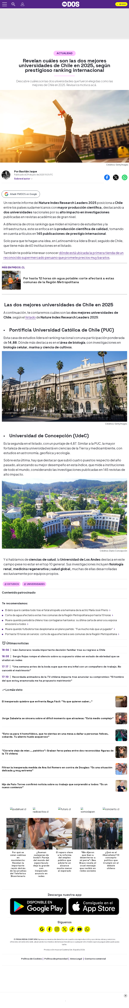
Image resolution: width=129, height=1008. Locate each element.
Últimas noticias (17, 643)
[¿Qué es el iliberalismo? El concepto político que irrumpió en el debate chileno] (111, 833)
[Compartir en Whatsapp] (124, 177)
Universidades (36, 584)
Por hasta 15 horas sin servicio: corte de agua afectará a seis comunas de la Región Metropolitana (61, 634)
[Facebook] (49, 928)
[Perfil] (22, 4)
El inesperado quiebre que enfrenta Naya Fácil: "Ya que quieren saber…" (47, 701)
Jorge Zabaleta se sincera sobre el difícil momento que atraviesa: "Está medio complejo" (58, 718)
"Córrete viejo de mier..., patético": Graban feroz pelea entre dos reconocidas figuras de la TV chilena (58, 752)
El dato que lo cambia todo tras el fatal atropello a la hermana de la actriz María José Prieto (56, 610)
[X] (64, 928)
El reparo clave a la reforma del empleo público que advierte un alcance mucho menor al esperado (64, 861)
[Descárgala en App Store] (93, 906)
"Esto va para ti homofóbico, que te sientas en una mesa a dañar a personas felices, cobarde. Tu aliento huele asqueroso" (55, 735)
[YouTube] (79, 928)
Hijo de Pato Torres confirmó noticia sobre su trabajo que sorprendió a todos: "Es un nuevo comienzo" (54, 786)
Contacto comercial (95, 958)
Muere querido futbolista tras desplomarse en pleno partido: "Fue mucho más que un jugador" (59, 629)
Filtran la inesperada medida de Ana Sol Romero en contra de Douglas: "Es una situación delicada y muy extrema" (57, 769)
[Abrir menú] (5, 4)
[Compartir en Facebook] (107, 177)
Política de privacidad (56, 958)
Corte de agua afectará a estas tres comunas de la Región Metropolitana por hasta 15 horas (58, 615)
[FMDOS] (70, 4)
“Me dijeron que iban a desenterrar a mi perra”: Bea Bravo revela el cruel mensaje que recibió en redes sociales (87, 861)
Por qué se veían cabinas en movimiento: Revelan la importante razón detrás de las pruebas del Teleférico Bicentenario (18, 864)
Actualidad (65, 53)
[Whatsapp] (87, 928)
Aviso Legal (76, 958)
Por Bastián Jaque (25, 171)
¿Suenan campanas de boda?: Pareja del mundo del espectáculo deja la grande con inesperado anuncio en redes (41, 864)
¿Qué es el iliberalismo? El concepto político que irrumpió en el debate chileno (111, 860)
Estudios (13, 584)
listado (30, 317)
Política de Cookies (31, 958)
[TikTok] (72, 928)
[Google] (41, 928)
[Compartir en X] (116, 177)
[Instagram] (57, 928)
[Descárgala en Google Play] (38, 906)
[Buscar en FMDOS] (13, 4)
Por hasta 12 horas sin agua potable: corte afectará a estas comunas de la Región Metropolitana (68, 280)
